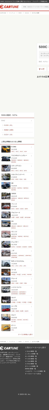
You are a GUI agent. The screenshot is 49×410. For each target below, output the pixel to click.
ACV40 (25, 319)
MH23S (13, 160)
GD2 (17, 208)
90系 (21, 311)
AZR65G (21, 255)
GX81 (30, 247)
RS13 (13, 200)
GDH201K (14, 292)
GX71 (13, 247)
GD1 (12, 208)
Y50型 (13, 274)
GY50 (24, 274)
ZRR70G (28, 255)
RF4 (25, 170)
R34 (21, 179)
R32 (12, 179)
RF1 (12, 170)
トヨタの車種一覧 (31, 351)
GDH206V (22, 293)
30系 (21, 217)
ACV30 (13, 319)
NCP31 (19, 188)
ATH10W (27, 217)
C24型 (19, 302)
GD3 (21, 208)
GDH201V (22, 292)
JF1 (12, 266)
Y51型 (19, 274)
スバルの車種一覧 (31, 361)
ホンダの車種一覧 (31, 356)
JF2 (16, 266)
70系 (12, 311)
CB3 (21, 283)
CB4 (25, 283)
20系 (17, 217)
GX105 (24, 247)
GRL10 (25, 226)
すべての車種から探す (25, 334)
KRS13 (20, 198)
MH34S (20, 160)
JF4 (24, 266)
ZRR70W (14, 257)
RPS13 (26, 198)
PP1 (12, 330)
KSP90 (20, 236)
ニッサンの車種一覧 (31, 354)
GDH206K (14, 293)
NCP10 (26, 236)
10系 (12, 217)
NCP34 (25, 188)
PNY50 (29, 274)
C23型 (13, 302)
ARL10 (13, 226)
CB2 (17, 283)
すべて (42, 69)
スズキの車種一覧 (31, 364)
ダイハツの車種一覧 (31, 366)
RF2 (17, 170)
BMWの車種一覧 (30, 369)
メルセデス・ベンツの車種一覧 (35, 371)
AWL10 (19, 226)
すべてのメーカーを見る (33, 373)
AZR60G (14, 255)
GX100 (19, 247)
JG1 (12, 151)
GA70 (26, 311)
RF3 (21, 170)
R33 (16, 179)
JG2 (17, 151)
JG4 (25, 151)
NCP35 (13, 190)
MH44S (13, 162)
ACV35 (19, 319)
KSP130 (13, 236)
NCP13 (13, 238)
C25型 (24, 302)
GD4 (26, 208)
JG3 (21, 151)
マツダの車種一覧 (31, 359)
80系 (17, 311)
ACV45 (13, 321)
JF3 (20, 266)
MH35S (26, 160)
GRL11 (13, 228)
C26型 (30, 302)
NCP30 (13, 188)
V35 (25, 179)
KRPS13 (14, 198)
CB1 (12, 283)
